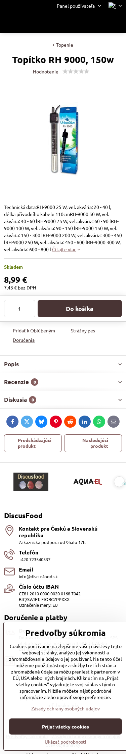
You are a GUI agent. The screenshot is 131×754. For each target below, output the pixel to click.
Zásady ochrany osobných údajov (65, 708)
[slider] (75, 71)
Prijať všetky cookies (65, 726)
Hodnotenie (45, 71)
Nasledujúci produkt (95, 443)
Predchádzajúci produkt (34, 443)
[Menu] (118, 22)
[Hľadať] (86, 22)
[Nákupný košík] (102, 22)
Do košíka (79, 308)
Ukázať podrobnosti (65, 742)
